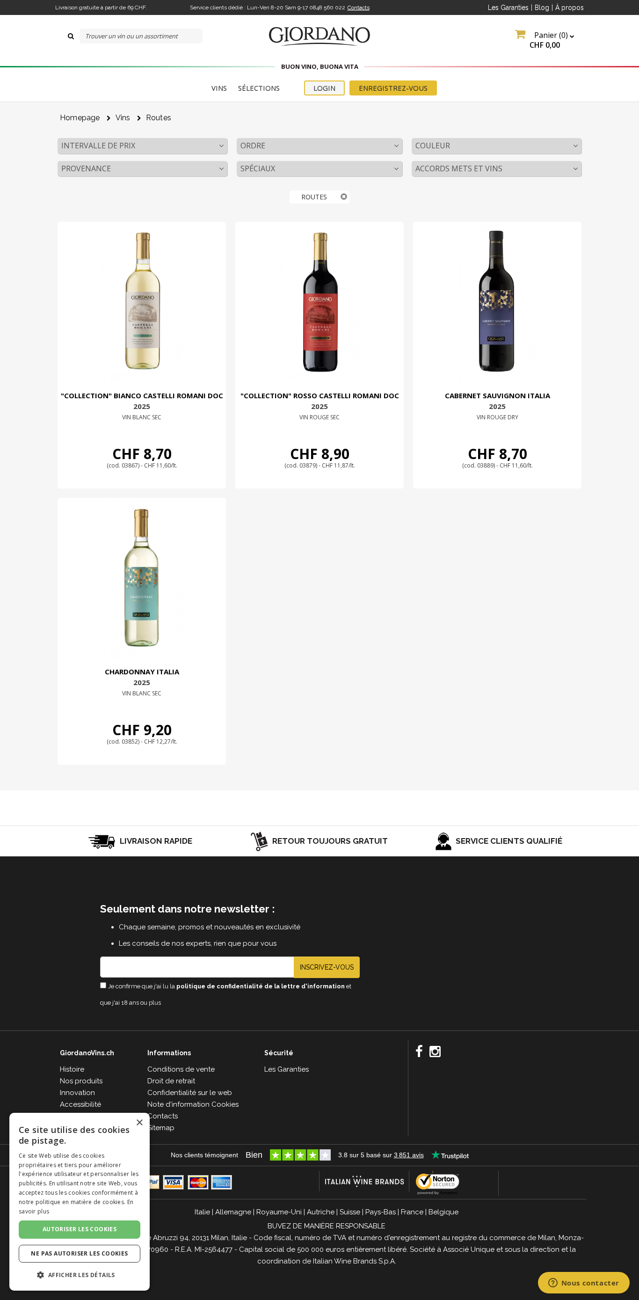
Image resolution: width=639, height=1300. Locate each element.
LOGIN (324, 88)
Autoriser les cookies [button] (79, 1229)
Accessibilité (80, 1104)
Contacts (359, 7)
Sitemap (160, 1128)
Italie (202, 1212)
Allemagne (233, 1212)
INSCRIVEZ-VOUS (327, 967)
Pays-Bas (380, 1212)
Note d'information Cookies (193, 1104)
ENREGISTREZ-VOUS (393, 88)
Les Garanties (508, 7)
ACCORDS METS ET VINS (458, 168)
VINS (219, 88)
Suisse (350, 1212)
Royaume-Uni (279, 1212)
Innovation (77, 1092)
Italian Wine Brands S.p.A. (354, 1261)
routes (158, 117)
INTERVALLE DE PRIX (98, 145)
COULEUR (432, 145)
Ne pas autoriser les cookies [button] (79, 1253)
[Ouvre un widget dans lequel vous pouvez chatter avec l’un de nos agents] (583, 1283)
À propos (569, 7)
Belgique (443, 1212)
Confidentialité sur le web (189, 1092)
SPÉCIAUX (257, 168)
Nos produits (81, 1081)
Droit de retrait (171, 1081)
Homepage (80, 117)
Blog (542, 7)
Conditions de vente (181, 1069)
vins (123, 117)
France (412, 1212)
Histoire (72, 1069)
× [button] (139, 1122)
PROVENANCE (86, 168)
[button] (79, 1275)
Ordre (252, 145)
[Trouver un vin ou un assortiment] (71, 36)
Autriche (320, 1212)
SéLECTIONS (259, 88)
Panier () (550, 40)
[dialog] (79, 1202)
